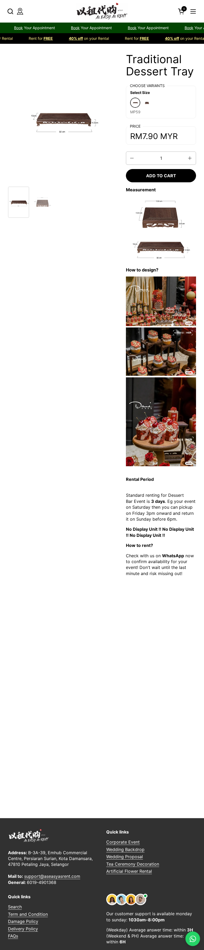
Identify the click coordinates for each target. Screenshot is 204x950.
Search (15, 906)
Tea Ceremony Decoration (132, 864)
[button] (10, 11)
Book (55, 27)
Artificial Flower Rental (129, 871)
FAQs (13, 936)
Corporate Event (123, 842)
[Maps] (20, 11)
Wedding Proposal (124, 856)
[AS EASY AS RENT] (102, 11)
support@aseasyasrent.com (52, 876)
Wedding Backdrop (125, 849)
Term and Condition (28, 914)
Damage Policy (23, 921)
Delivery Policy (23, 928)
